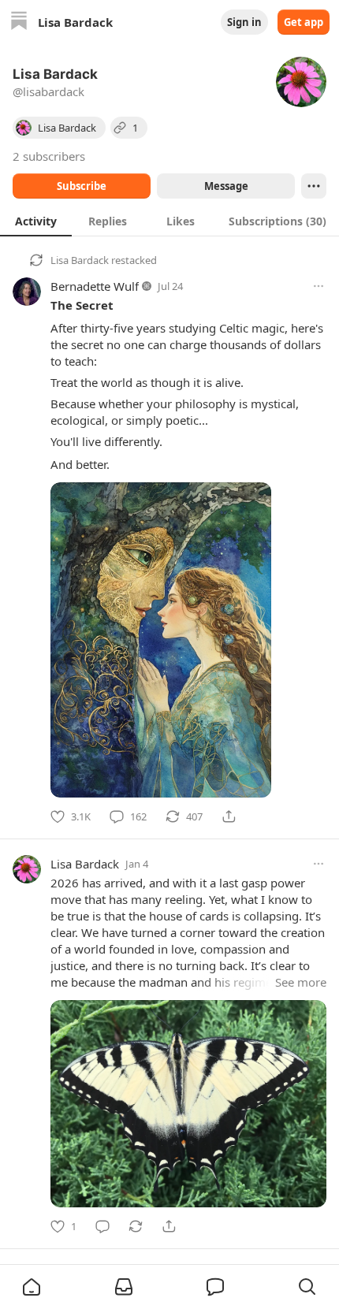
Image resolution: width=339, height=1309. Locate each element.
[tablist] (169, 220)
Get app (303, 22)
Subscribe (81, 186)
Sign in (244, 22)
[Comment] (102, 1226)
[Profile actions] (313, 186)
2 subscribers (49, 156)
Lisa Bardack (79, 260)
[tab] (36, 220)
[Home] (18, 22)
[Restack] (135, 1226)
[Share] (228, 816)
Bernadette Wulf (94, 286)
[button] (31, 1287)
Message (226, 186)
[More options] (318, 286)
